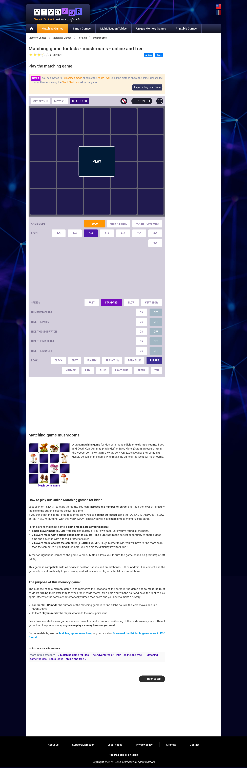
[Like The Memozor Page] (148, 55)
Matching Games (52, 28)
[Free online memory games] (58, 14)
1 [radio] (31, 55)
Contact (194, 744)
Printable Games (186, 28)
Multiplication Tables (113, 28)
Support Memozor (83, 744)
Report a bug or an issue (147, 87)
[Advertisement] (96, 272)
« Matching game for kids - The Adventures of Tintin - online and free (100, 655)
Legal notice (115, 744)
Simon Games (82, 28)
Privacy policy (144, 744)
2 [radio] (33, 55)
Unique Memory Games (151, 28)
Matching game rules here (75, 633)
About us (53, 744)
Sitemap (171, 744)
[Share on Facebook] (159, 55)
